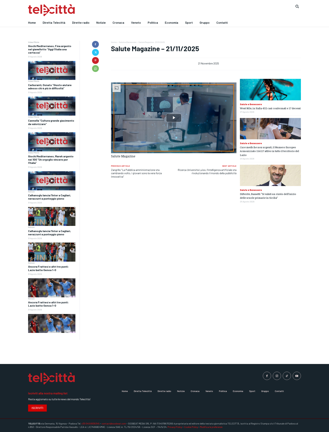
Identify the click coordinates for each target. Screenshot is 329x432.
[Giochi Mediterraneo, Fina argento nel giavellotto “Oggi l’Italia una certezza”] (51, 70)
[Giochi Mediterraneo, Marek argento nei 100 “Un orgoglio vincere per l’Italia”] (51, 180)
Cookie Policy (191, 426)
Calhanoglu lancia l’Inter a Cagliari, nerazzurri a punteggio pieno (49, 197)
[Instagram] (277, 376)
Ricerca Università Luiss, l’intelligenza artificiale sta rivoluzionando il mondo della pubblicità (207, 171)
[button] (297, 6)
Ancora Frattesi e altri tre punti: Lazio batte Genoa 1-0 (48, 268)
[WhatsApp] (95, 68)
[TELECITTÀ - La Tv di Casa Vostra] (129, 10)
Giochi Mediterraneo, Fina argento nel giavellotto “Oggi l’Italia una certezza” (49, 49)
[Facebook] (95, 44)
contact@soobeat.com (114, 423)
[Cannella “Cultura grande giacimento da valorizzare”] (51, 141)
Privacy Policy (175, 426)
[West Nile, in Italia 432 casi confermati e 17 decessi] (270, 89)
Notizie (31, 191)
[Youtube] (297, 376)
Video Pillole (33, 42)
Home (114, 42)
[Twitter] (95, 52)
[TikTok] (287, 376)
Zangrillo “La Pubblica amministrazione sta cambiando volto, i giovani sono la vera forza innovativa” (136, 173)
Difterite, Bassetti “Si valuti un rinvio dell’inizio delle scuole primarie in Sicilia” (268, 195)
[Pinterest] (95, 60)
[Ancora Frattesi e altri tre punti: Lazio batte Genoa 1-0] (51, 287)
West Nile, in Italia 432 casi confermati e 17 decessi (270, 108)
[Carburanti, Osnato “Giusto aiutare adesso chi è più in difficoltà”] (51, 106)
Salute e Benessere (127, 42)
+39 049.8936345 (90, 423)
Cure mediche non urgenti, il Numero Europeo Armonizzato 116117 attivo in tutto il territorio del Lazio (269, 150)
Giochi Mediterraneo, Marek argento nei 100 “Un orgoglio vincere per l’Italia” (51, 159)
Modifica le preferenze (211, 426)
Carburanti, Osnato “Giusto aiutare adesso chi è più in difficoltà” (50, 86)
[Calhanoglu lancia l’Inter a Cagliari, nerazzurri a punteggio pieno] (51, 216)
